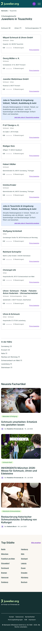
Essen (23, 568)
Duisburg (4, 582)
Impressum (32, 619)
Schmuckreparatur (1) (33, 28)
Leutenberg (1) (6, 364)
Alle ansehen (36, 543)
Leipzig (23, 563)
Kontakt (11, 617)
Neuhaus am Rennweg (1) (10, 357)
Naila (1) (4, 353)
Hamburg (24, 549)
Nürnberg (24, 577)
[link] (21, 44)
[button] (34, 4)
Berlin (3, 549)
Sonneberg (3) (6, 346)
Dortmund (5, 568)
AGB (25, 619)
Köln (22, 554)
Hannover (4, 577)
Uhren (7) (17, 28)
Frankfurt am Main (8, 559)
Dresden (24, 573)
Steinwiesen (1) (6, 367)
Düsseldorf (5, 563)
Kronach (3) (5, 350)
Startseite (4, 11)
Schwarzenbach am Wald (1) (11, 360)
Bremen (4, 573)
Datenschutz (20, 617)
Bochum (24, 582)
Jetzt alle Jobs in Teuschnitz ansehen (26, 117)
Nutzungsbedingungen (15, 619)
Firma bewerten (34, 50)
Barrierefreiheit (30, 617)
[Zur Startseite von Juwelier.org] (10, 3)
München (4, 554)
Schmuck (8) (6, 28)
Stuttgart (24, 559)
